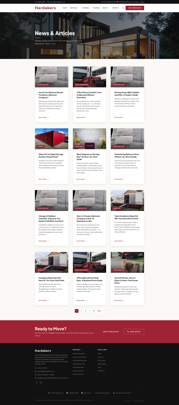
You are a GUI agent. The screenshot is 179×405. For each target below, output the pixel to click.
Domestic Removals (79, 353)
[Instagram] (40, 382)
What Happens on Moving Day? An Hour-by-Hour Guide (88, 156)
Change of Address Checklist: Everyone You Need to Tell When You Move (51, 218)
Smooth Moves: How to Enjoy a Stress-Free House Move (126, 280)
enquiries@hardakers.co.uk (57, 2)
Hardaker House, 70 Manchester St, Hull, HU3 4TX (52, 378)
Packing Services (78, 371)
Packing (96, 8)
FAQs (99, 367)
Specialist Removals (79, 364)
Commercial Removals (79, 357)
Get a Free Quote (134, 8)
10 (93, 311)
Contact (115, 8)
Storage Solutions (78, 374)
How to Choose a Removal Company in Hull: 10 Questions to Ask (88, 218)
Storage (85, 8)
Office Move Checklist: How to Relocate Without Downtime (89, 95)
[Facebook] (36, 382)
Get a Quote (101, 360)
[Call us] (123, 8)
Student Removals (78, 367)
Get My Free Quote (111, 332)
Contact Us (101, 371)
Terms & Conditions (139, 401)
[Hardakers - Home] (48, 7)
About (105, 8)
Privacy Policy (128, 401)
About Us (100, 357)
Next (99, 311)
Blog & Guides (102, 364)
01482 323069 (41, 2)
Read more (43, 117)
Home (65, 8)
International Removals (80, 360)
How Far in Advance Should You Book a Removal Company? (51, 95)
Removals (73, 8)
